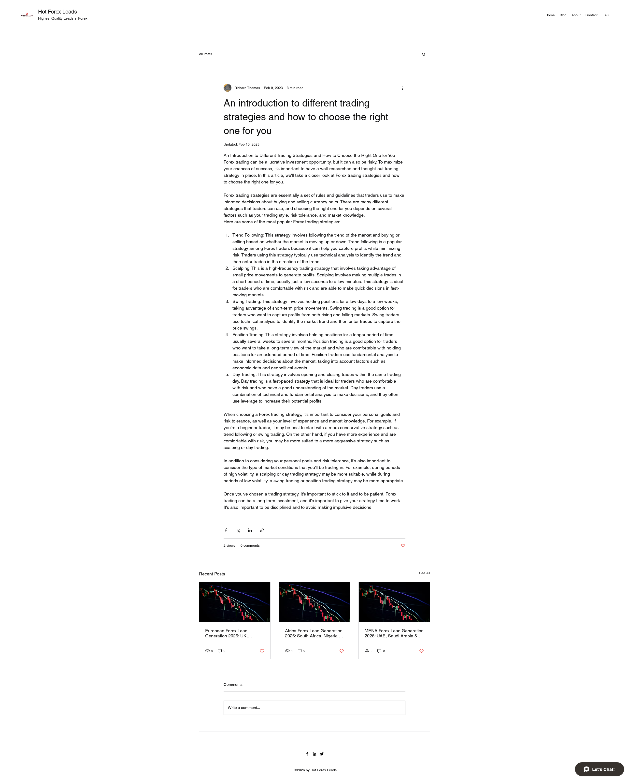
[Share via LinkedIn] (250, 530)
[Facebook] (307, 753)
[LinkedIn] (314, 753)
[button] (423, 54)
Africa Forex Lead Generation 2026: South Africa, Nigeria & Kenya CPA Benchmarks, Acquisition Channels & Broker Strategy (314, 633)
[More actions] (402, 88)
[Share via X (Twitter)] (238, 530)
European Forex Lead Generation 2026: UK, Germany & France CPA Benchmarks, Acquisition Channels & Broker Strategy (232, 633)
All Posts (205, 54)
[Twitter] (321, 753)
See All (424, 573)
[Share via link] (262, 530)
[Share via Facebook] (226, 530)
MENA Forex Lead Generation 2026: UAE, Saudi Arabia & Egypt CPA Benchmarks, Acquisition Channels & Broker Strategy (394, 633)
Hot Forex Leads (57, 12)
